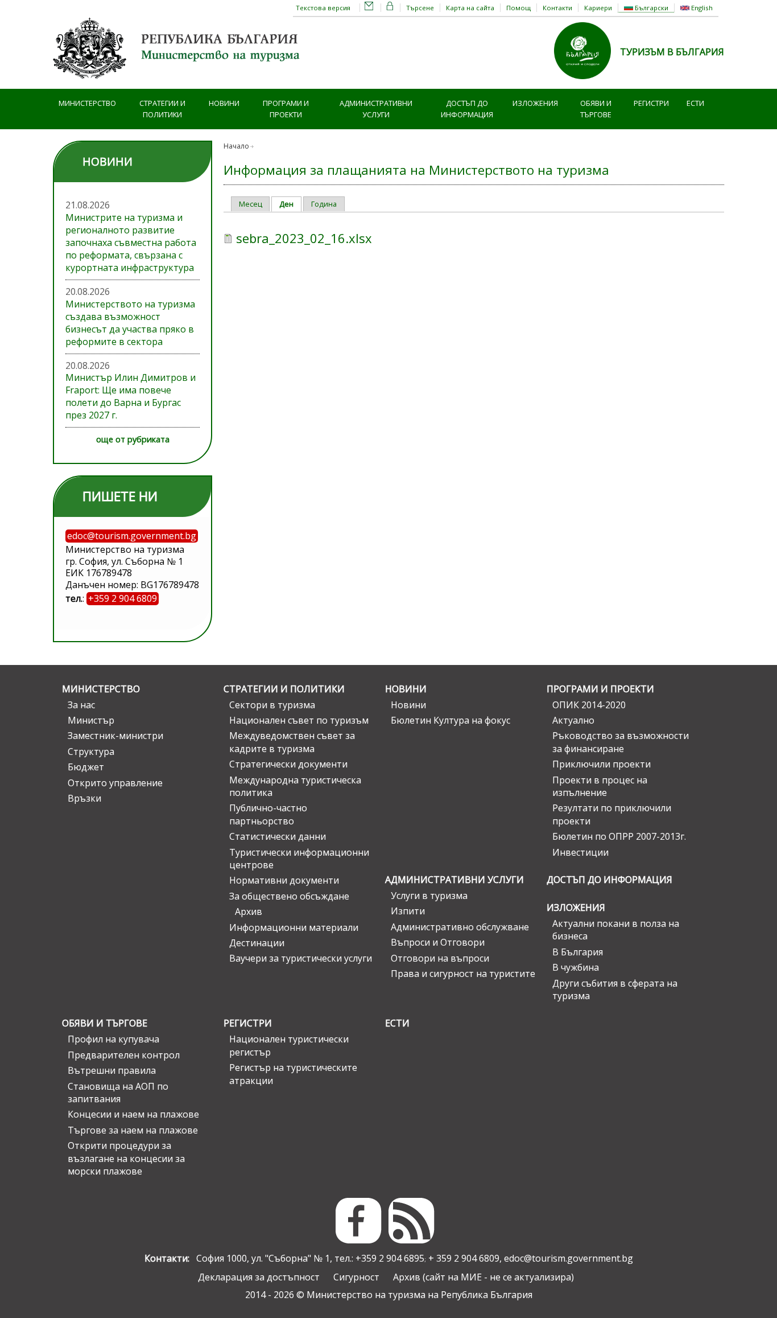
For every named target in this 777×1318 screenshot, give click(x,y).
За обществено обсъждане (289, 896)
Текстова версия (323, 7)
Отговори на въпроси (440, 958)
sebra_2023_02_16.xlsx (304, 238)
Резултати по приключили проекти (611, 814)
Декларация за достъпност (259, 1277)
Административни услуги (376, 109)
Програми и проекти (286, 109)
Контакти (557, 7)
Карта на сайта (470, 7)
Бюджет (86, 767)
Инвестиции (580, 852)
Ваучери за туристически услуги (300, 958)
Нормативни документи (284, 880)
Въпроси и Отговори (438, 942)
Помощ (518, 7)
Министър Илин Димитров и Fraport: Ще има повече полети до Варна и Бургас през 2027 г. (130, 396)
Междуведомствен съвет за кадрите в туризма (292, 741)
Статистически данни (277, 836)
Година (324, 204)
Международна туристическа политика (295, 786)
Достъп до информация (467, 109)
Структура (91, 751)
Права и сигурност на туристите (463, 973)
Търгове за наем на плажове (133, 1130)
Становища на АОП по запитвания (118, 1092)
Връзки (84, 798)
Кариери (598, 7)
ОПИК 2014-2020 (589, 705)
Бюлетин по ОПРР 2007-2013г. (619, 836)
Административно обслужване (460, 927)
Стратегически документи (288, 764)
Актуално (573, 720)
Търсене (420, 7)
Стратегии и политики (162, 109)
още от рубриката (133, 439)
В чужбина (575, 967)
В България (577, 952)
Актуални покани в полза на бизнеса (615, 929)
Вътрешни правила (112, 1070)
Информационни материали (293, 927)
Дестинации (256, 943)
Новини (224, 103)
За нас (81, 705)
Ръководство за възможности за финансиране (620, 741)
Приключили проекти (601, 764)
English (701, 7)
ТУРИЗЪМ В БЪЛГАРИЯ (672, 52)
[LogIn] (390, 7)
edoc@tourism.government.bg (568, 1258)
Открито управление (115, 783)
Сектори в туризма (272, 705)
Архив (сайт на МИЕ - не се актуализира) (483, 1277)
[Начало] (178, 82)
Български (650, 7)
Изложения (535, 103)
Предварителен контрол (124, 1055)
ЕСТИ (695, 103)
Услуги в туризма (429, 895)
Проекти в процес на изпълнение (599, 786)
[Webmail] (369, 7)
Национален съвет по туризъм (299, 720)
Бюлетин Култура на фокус (450, 720)
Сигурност (356, 1277)
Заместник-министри (115, 735)
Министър (91, 720)
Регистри (651, 103)
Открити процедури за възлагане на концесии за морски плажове (126, 1158)
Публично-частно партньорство (268, 814)
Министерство (87, 103)
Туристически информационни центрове (299, 858)
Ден (290, 204)
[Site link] (587, 82)
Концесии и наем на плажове (133, 1114)
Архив (248, 911)
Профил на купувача (113, 1039)
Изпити (408, 911)
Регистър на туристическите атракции (293, 1073)
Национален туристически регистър (289, 1045)
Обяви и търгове (595, 109)
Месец (250, 204)
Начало (236, 146)
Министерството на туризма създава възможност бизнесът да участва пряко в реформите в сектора (130, 323)
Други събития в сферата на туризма (614, 989)
